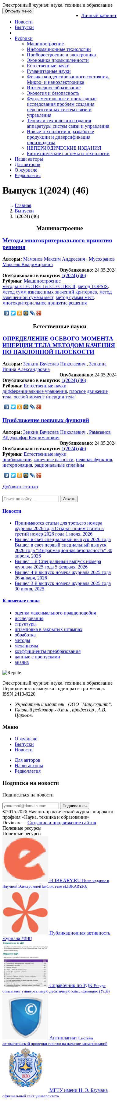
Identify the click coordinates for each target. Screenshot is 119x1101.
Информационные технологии (59, 49)
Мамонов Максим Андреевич (54, 259)
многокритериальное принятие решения (44, 302)
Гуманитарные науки (49, 71)
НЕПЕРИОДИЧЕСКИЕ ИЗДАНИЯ (64, 148)
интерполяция (17, 465)
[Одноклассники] (19, 313)
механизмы (26, 645)
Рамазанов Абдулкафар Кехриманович (56, 434)
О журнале (26, 170)
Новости (24, 21)
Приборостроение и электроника (61, 54)
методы (22, 640)
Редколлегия (28, 175)
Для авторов (27, 164)
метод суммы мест (75, 297)
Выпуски (24, 27)
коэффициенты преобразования (48, 651)
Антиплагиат (54, 1040)
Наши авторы (29, 159)
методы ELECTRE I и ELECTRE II (38, 286)
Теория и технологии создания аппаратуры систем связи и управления (68, 123)
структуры (26, 623)
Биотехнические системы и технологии (68, 153)
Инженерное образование (54, 87)
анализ (22, 662)
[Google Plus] (39, 313)
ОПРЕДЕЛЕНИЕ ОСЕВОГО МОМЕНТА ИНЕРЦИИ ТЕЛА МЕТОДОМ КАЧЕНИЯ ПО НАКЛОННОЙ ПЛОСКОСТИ (58, 345)
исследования (29, 618)
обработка (25, 634)
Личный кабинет (99, 15)
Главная (23, 205)
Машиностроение (45, 43)
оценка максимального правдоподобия (55, 612)
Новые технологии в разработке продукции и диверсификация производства (60, 137)
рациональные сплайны (59, 465)
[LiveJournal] (32, 313)
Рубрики (24, 38)
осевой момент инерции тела (44, 396)
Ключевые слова (21, 600)
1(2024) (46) (74, 275)
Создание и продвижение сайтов (61, 822)
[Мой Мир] (26, 313)
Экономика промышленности (58, 60)
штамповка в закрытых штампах (48, 629)
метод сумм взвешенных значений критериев (49, 291)
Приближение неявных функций (45, 420)
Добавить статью (20, 486)
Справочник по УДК (56, 988)
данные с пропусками (37, 656)
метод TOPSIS (93, 286)
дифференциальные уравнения (34, 391)
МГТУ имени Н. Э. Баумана (55, 1093)
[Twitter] (13, 313)
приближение (16, 459)
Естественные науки (48, 65)
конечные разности (54, 459)
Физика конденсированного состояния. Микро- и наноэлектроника (68, 79)
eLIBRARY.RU (55, 883)
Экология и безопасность (53, 93)
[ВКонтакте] (7, 313)
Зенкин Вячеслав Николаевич (54, 363)
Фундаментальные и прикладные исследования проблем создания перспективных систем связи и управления (61, 107)
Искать (69, 499)
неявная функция (94, 459)
